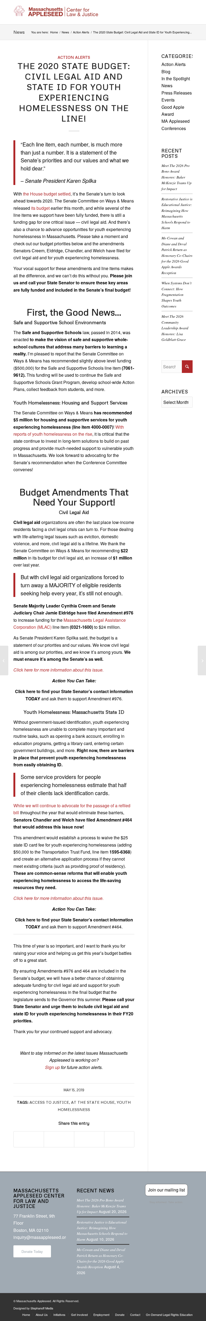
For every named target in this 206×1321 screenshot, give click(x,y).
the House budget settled (47, 194)
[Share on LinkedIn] (89, 1139)
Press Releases (176, 93)
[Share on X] (59, 1139)
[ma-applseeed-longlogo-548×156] (55, 12)
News (19, 32)
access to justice (49, 1102)
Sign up (52, 1067)
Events (168, 100)
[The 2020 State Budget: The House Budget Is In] (4, 660)
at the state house (93, 1102)
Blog (165, 71)
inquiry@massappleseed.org (40, 1237)
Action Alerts (74, 57)
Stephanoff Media (42, 1308)
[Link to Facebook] (156, 1300)
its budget (40, 208)
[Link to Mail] (189, 1300)
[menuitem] (26, 1314)
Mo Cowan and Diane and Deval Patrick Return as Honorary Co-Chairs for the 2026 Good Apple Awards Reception (176, 255)
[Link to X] (164, 1300)
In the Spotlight (175, 78)
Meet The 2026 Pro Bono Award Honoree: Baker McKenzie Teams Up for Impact (176, 177)
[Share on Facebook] (29, 1139)
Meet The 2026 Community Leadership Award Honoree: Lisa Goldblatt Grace (174, 328)
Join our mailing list (166, 1190)
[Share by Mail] (119, 1139)
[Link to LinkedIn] (180, 1300)
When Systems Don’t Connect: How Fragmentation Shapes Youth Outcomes (176, 294)
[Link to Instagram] (172, 1300)
